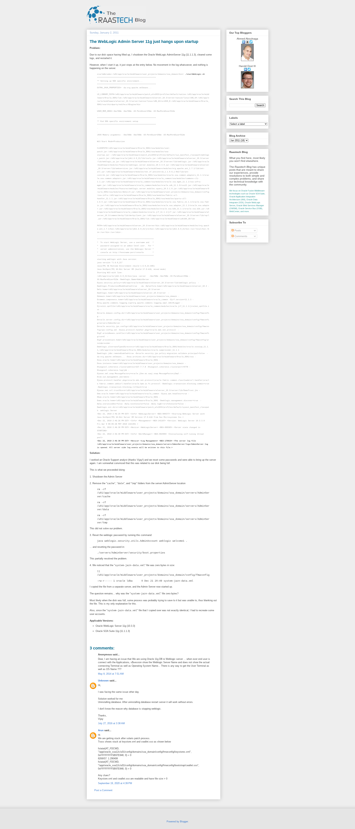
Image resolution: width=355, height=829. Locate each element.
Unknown (103, 680)
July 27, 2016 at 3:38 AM (111, 723)
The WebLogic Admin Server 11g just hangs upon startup (144, 41)
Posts (237, 230)
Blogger (184, 821)
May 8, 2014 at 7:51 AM (111, 673)
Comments (240, 236)
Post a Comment (103, 790)
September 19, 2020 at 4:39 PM (115, 783)
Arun (101, 730)
